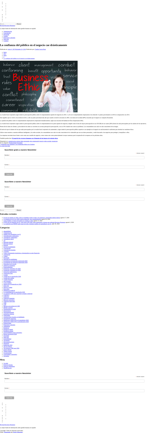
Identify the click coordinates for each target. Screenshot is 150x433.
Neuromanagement (8, 312)
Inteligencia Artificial (9, 290)
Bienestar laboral (8, 243)
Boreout (5, 245)
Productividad (12, 143)
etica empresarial (34, 141)
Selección (6, 39)
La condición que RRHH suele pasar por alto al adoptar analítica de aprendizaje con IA (27, 224)
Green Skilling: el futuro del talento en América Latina (18, 221)
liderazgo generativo (9, 300)
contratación (6, 254)
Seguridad (19, 143)
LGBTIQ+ (6, 295)
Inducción (6, 286)
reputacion (55, 141)
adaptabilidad (7, 231)
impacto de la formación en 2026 (12, 284)
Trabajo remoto (7, 351)
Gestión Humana (8, 279)
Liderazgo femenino (8, 298)
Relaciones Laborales (9, 37)
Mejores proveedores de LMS (11, 306)
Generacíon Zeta (8, 273)
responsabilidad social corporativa (12, 332)
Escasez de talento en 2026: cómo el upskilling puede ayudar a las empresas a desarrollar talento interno (31, 217)
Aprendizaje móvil (8, 239)
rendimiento (6, 326)
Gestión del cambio (8, 278)
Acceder (5, 363)
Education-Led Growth (9, 264)
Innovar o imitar (7, 287)
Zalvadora (6, 356)
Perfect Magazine (18, 432)
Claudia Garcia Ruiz (40, 49)
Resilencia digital (8, 329)
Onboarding (6, 315)
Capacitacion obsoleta (9, 250)
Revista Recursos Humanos (7, 25)
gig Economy (7, 281)
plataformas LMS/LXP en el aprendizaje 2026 (16, 320)
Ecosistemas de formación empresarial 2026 (15, 261)
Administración (7, 31)
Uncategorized (7, 353)
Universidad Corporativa (10, 354)
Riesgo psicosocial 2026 (10, 334)
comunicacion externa (14, 141)
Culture (5, 256)
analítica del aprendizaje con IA (12, 234)
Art (4, 240)
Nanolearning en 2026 (9, 309)
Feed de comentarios (9, 366)
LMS (4, 303)
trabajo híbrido (7, 350)
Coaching (6, 251)
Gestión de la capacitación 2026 (12, 276)
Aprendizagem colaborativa (11, 236)
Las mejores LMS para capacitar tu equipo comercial (17, 293)
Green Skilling (7, 282)
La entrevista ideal (5, 146)
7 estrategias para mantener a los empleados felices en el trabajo (17, 144)
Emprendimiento (8, 267)
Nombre (7, 155)
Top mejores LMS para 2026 (11, 348)
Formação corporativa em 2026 (12, 268)
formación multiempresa (10, 272)
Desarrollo (6, 34)
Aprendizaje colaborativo (10, 237)
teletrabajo (6, 343)
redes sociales (47, 141)
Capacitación (7, 33)
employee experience (9, 265)
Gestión (5, 36)
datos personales (25, 141)
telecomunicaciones (8, 342)
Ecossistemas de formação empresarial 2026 (15, 262)
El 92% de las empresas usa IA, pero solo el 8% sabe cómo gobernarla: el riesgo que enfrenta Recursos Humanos (34, 222)
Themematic (7, 432)
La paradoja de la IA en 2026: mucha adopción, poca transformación (22, 219)
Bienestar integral (8, 242)
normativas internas (8, 314)
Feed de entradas (8, 365)
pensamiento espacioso (9, 318)
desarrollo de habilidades (10, 259)
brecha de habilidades (9, 247)
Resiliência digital (8, 331)
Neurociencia (7, 311)
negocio (41, 141)
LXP (4, 304)
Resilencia (6, 328)
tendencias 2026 (7, 345)
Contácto (5, 41)
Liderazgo (6, 297)
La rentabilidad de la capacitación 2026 (14, 292)
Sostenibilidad (7, 339)
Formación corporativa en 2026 (12, 270)
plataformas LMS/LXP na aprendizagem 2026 (16, 321)
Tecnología (6, 340)
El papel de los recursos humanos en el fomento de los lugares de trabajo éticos (35, 138)
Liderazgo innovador (9, 301)
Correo (7, 164)
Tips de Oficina (7, 346)
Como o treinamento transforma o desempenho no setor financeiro (21, 253)
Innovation (6, 289)
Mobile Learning (8, 307)
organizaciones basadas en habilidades (13, 317)
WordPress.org (7, 368)
